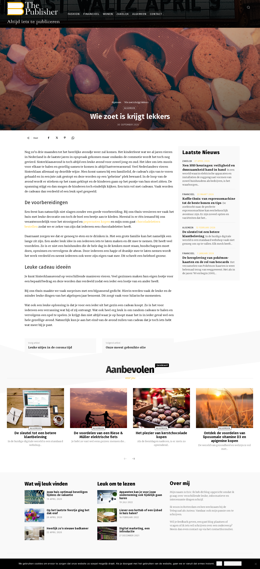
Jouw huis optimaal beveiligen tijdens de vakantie (67, 493)
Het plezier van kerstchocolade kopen (161, 435)
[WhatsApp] (72, 137)
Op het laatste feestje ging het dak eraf (68, 512)
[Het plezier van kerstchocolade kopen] (161, 408)
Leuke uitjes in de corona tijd (50, 347)
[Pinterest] (64, 137)
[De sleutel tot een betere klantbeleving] (35, 408)
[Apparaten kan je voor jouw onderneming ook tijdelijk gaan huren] (107, 497)
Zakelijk (187, 161)
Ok (219, 563)
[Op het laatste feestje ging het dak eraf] (34, 515)
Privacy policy (232, 563)
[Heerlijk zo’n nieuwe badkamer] (34, 533)
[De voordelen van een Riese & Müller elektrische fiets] (98, 408)
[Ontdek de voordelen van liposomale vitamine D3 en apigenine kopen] (224, 408)
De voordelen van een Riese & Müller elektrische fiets (98, 435)
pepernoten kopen (96, 221)
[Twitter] (56, 137)
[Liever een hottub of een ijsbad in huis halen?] (107, 515)
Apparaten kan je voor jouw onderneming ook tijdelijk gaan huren (140, 495)
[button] (248, 7)
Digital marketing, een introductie (134, 530)
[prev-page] (125, 459)
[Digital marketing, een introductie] (107, 533)
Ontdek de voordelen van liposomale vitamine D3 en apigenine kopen (224, 437)
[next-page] (133, 459)
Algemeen (116, 102)
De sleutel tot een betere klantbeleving (35, 435)
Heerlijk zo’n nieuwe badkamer (67, 528)
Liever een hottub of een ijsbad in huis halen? (140, 512)
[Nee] (255, 564)
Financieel (188, 194)
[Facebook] (48, 137)
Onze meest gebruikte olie (126, 347)
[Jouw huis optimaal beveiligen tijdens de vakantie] (34, 497)
